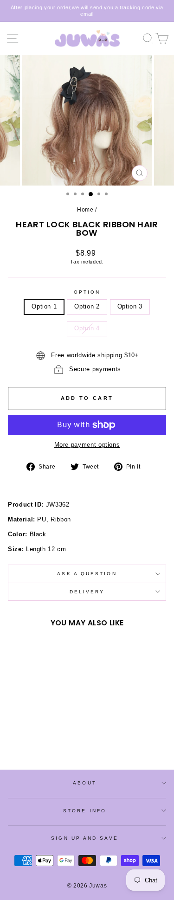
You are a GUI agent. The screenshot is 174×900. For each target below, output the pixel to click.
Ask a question (86, 573)
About (84, 782)
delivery (87, 591)
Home (85, 209)
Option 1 (44, 306)
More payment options (87, 444)
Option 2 (86, 306)
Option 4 (86, 328)
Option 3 (129, 306)
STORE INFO (84, 810)
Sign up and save (84, 838)
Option (87, 292)
